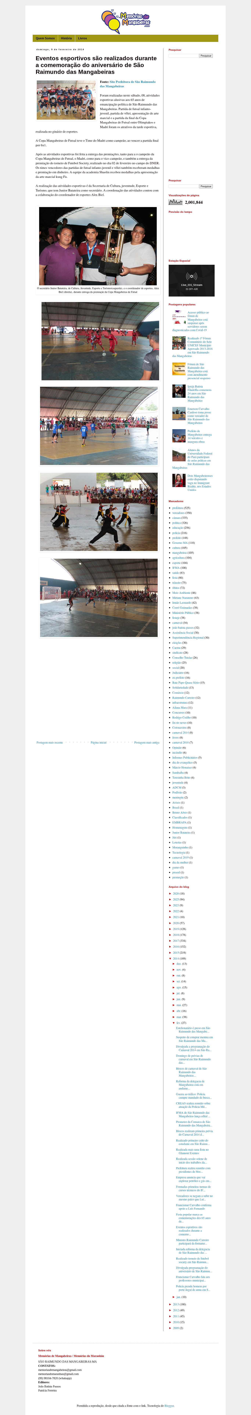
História (66, 38)
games (176, 867)
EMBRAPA (179, 822)
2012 (176, 1310)
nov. (179, 969)
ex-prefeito (178, 677)
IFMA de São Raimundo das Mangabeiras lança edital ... (193, 1114)
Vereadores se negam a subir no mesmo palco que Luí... (194, 1197)
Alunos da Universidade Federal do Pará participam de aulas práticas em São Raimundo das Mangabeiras (192, 458)
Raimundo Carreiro (183, 697)
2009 (176, 1328)
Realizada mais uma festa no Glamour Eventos (192, 1151)
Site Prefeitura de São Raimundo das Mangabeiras (128, 84)
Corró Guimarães (182, 607)
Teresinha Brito (181, 777)
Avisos (176, 802)
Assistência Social (182, 632)
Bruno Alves (179, 812)
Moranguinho (180, 847)
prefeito (176, 538)
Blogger (169, 1405)
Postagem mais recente (50, 742)
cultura (176, 548)
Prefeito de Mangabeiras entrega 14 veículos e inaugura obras (200, 436)
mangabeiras (179, 552)
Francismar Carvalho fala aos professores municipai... (193, 1278)
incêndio (177, 752)
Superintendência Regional (188, 637)
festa (175, 577)
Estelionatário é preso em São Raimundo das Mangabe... (193, 1029)
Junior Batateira (181, 832)
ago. (179, 987)
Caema (176, 647)
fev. (179, 1023)
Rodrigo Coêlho (181, 717)
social (175, 667)
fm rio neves (179, 722)
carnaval (177, 622)
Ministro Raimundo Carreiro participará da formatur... (192, 1241)
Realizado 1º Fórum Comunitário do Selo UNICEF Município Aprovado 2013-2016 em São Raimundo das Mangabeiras (192, 347)
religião (176, 662)
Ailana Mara (179, 707)
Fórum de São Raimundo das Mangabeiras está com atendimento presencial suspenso (199, 371)
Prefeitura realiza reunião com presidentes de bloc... (193, 1169)
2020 (176, 923)
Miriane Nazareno (182, 597)
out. (179, 975)
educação (177, 527)
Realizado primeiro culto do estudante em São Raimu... (193, 1142)
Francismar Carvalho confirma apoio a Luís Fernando (193, 1206)
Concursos (178, 712)
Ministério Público (183, 613)
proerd (176, 872)
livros (175, 737)
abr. (179, 1011)
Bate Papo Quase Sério (185, 682)
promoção (178, 877)
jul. (179, 993)
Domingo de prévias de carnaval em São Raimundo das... (193, 1059)
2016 (176, 946)
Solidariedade (180, 687)
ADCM (176, 787)
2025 (176, 899)
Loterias (177, 842)
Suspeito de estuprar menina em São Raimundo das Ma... (194, 1038)
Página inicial (98, 742)
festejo (176, 617)
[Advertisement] (98, 709)
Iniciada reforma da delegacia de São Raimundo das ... (193, 1250)
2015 (176, 952)
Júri (174, 837)
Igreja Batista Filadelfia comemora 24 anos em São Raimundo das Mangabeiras (199, 393)
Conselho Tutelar (182, 657)
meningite (178, 797)
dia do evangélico (182, 762)
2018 (176, 935)
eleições (177, 642)
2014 (176, 958)
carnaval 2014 (180, 732)
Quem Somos (45, 38)
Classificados (180, 817)
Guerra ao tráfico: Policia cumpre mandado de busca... (194, 1095)
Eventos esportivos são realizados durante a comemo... (189, 1230)
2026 (176, 893)
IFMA (176, 568)
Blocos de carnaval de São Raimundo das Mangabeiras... (191, 1071)
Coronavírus (179, 727)
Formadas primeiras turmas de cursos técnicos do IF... (193, 1188)
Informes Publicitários (185, 757)
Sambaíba (178, 772)
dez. (179, 963)
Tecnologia (178, 852)
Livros (82, 38)
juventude (178, 782)
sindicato (177, 652)
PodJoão (177, 792)
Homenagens (180, 827)
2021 (176, 917)
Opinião (177, 747)
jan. (179, 1297)
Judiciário (178, 672)
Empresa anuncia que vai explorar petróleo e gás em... (193, 1179)
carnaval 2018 (180, 742)
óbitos (175, 588)
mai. (179, 1005)
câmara (176, 518)
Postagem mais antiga (146, 742)
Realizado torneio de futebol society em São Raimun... (192, 1260)
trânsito (176, 582)
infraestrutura (180, 702)
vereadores (178, 513)
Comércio (178, 692)
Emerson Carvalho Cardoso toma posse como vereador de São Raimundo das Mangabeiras (199, 416)
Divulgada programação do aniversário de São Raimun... (194, 1269)
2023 (176, 905)
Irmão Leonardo (181, 602)
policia (176, 533)
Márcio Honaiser (182, 767)
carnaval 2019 (180, 857)
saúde (175, 572)
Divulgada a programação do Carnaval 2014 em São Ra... (193, 1048)
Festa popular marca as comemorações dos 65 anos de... (193, 1217)
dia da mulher (180, 862)
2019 (176, 929)
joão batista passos (183, 627)
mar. (179, 1017)
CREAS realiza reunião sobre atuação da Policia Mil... (193, 1105)
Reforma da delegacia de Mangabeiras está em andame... (190, 1084)
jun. (179, 999)
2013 (176, 1304)
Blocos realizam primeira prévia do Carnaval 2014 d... (194, 1132)
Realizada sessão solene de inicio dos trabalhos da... (191, 1160)
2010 (176, 1322)
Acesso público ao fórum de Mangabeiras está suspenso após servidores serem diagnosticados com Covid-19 (190, 321)
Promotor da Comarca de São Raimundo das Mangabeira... (194, 1123)
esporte (176, 563)
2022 (176, 911)
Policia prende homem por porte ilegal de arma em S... (193, 1288)
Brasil (175, 807)
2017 (176, 940)
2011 (176, 1316)
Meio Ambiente (181, 593)
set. (179, 981)
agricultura (178, 557)
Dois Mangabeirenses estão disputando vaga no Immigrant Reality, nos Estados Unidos (200, 483)
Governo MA (180, 543)
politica (176, 523)
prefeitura (177, 508)
